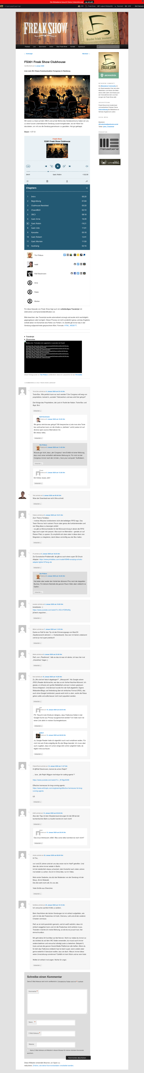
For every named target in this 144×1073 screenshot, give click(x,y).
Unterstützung (103, 109)
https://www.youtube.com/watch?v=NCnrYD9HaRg (51, 610)
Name (32, 1022)
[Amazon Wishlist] (74, 255)
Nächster (86, 54)
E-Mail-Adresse (34, 1033)
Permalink (78, 375)
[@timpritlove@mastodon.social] (64, 255)
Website (31, 1044)
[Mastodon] (77, 264)
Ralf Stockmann (44, 417)
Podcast (27, 46)
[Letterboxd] (70, 255)
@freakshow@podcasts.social (108, 124)
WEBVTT (73, 325)
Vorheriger (28, 54)
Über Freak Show (61, 46)
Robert (41, 733)
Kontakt (72, 46)
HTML (66, 325)
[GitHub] (74, 264)
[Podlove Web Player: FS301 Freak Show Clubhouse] (57, 193)
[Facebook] (74, 273)
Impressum (81, 46)
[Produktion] (109, 154)
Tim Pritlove (44, 375)
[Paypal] (84, 255)
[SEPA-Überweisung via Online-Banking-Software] (80, 255)
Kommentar (33, 991)
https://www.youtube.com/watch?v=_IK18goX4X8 (51, 780)
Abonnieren (42, 46)
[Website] (67, 255)
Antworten (37, 411)
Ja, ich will (89, 2)
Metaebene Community (108, 86)
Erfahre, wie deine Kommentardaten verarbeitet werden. (53, 1065)
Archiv (51, 46)
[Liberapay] (77, 255)
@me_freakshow (108, 127)
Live (34, 46)
